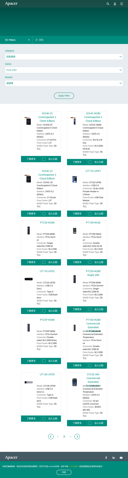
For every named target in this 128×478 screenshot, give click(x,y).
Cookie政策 (73, 466)
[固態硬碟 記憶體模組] (64, 57)
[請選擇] (64, 83)
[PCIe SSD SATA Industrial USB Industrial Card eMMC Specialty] (64, 70)
